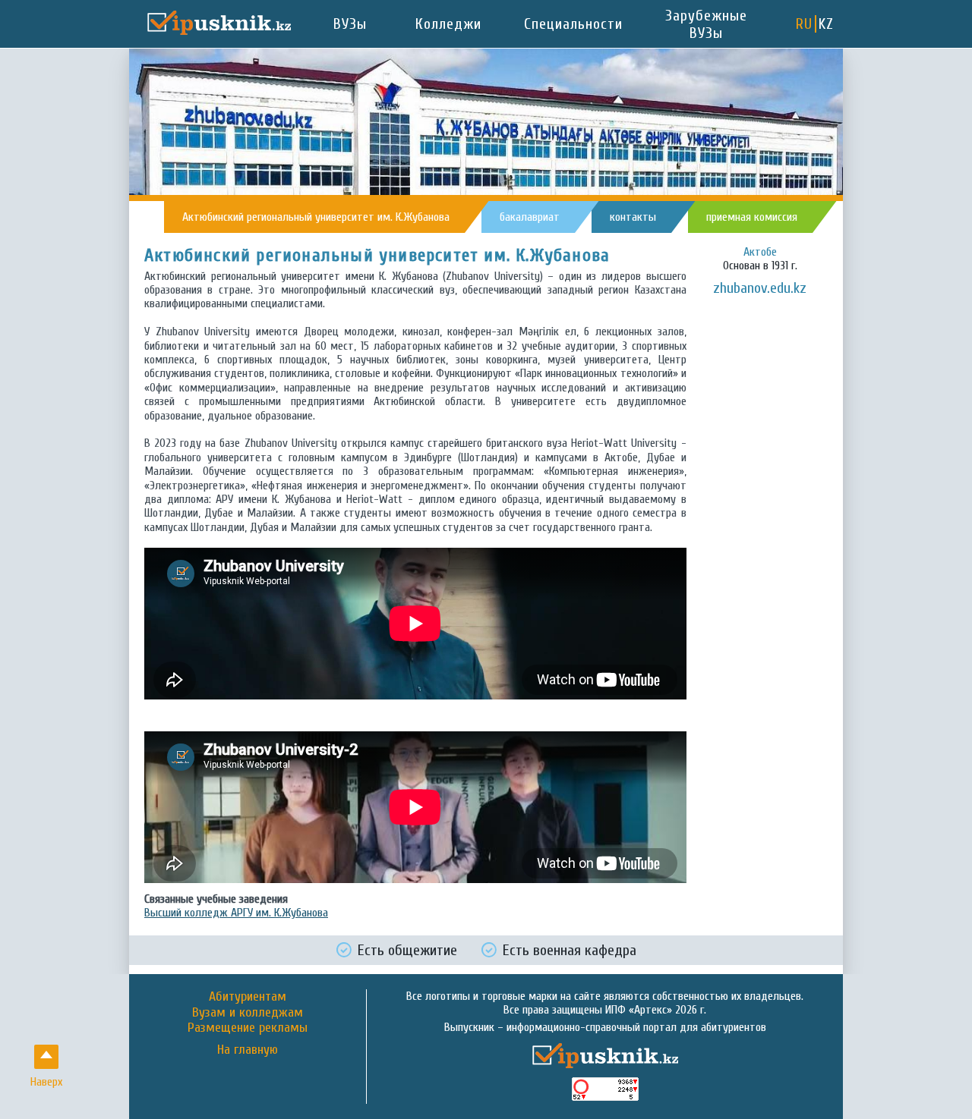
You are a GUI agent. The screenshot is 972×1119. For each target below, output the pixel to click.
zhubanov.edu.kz (759, 288)
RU (804, 24)
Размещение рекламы (248, 1028)
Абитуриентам (247, 996)
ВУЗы (350, 24)
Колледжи (448, 24)
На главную (247, 1050)
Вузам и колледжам (247, 1012)
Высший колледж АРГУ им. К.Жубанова (236, 912)
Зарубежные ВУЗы (706, 24)
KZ (826, 24)
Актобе (760, 252)
